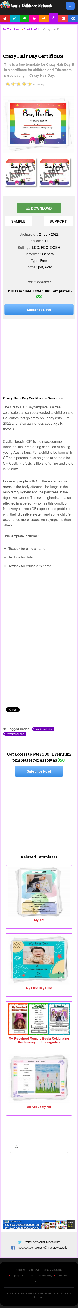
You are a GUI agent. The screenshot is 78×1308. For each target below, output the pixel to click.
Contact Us (39, 1281)
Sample (18, 221)
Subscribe (61, 1276)
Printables (44, 18)
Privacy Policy (45, 1276)
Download (41, 208)
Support (58, 221)
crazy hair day (16, 733)
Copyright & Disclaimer (22, 1276)
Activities (34, 18)
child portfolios (44, 728)
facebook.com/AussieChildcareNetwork (42, 1247)
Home (5, 18)
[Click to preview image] (38, 151)
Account (73, 18)
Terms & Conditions (52, 1270)
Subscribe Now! (39, 309)
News (15, 18)
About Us (20, 1270)
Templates (53, 17)
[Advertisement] (39, 39)
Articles (24, 18)
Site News (34, 1270)
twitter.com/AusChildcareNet (42, 1242)
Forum (63, 18)
